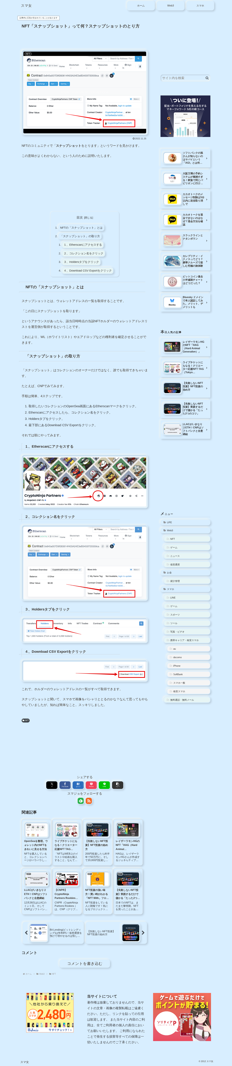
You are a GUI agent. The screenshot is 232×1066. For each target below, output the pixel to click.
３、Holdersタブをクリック (81, 262)
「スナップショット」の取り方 (80, 236)
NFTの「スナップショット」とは (81, 227)
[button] (118, 785)
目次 (80, 217)
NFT (27, 720)
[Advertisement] (85, 38)
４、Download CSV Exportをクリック (88, 270)
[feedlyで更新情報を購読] (80, 800)
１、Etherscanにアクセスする (83, 244)
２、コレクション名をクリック (83, 253)
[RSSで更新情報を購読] (88, 800)
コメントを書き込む (84, 963)
